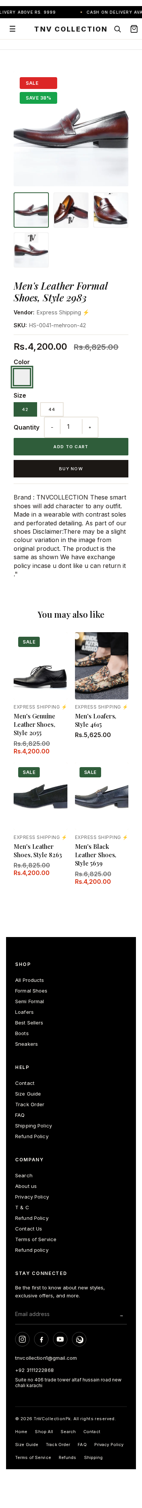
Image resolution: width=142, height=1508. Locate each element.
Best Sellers (29, 1023)
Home (21, 1431)
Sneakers (26, 1044)
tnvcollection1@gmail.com (46, 1358)
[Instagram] (22, 1339)
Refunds (67, 1457)
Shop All (44, 1431)
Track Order (29, 1104)
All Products (29, 980)
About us (26, 1186)
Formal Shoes (31, 991)
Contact (24, 1083)
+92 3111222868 (34, 1370)
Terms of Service (35, 1239)
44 (52, 409)
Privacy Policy (32, 1197)
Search (24, 1175)
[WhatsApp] (79, 1339)
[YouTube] (60, 1339)
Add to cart (71, 446)
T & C (22, 1207)
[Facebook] (41, 1339)
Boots (22, 1033)
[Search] (117, 28)
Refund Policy (31, 1136)
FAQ (20, 1115)
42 (25, 409)
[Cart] (134, 28)
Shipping (93, 1457)
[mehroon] (22, 377)
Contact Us (28, 1229)
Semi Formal (29, 1001)
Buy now (71, 468)
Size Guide (28, 1094)
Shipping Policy (33, 1126)
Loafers (24, 1012)
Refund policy (31, 1250)
